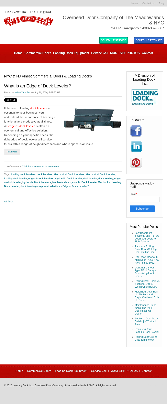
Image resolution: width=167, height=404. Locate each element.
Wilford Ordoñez (23, 92)
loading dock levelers (23, 174)
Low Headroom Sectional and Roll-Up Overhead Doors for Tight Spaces (147, 237)
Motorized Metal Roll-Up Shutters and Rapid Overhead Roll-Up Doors (147, 296)
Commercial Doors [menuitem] (37, 53)
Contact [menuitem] (147, 53)
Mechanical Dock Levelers (69, 174)
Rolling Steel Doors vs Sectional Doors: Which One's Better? (147, 284)
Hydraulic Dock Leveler (68, 178)
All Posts (9, 201)
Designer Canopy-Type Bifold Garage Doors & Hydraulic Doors (145, 272)
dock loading (105, 178)
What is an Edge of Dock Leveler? (37, 86)
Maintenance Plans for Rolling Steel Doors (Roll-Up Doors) (145, 309)
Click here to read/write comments (40, 166)
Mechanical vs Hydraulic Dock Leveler (74, 182)
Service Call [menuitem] (99, 53)
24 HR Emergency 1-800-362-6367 (137, 28)
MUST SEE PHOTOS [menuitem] (125, 53)
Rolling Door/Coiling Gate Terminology (146, 338)
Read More (12, 152)
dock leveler (90, 178)
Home (134, 3)
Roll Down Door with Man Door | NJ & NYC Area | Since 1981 (147, 260)
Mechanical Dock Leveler (100, 174)
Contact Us (148, 3)
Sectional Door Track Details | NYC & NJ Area (146, 321)
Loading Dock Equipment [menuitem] (71, 53)
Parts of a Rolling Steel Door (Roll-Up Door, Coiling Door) (146, 249)
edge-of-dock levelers (41, 178)
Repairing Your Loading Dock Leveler (147, 330)
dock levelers (33, 108)
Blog (161, 3)
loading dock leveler (15, 178)
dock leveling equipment (35, 186)
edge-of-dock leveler (21, 126)
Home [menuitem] (18, 53)
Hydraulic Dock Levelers (36, 182)
